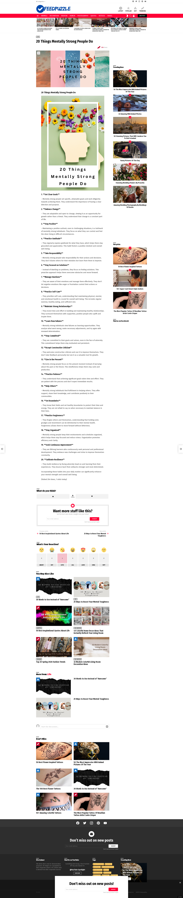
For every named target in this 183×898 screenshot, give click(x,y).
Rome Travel (97, 875)
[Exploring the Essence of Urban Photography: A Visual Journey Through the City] (119, 22)
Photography (82, 16)
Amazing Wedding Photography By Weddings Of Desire (130, 206)
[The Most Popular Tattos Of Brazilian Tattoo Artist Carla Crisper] (91, 802)
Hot (135, 11)
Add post (142, 15)
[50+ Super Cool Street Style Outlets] (130, 278)
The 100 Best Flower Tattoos (48, 788)
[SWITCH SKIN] (127, 16)
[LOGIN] (134, 16)
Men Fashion (106, 875)
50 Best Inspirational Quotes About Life (53, 630)
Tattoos (102, 16)
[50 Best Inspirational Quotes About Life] (54, 616)
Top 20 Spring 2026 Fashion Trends (50, 662)
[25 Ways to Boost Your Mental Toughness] (91, 587)
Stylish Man (108, 864)
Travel (109, 16)
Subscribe (77, 873)
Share (38, 53)
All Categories (40, 1)
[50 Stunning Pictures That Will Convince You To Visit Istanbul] (130, 125)
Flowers (106, 869)
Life (38, 597)
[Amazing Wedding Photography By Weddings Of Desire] (130, 194)
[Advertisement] (130, 49)
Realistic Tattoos (97, 869)
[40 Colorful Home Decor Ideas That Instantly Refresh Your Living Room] (45, 22)
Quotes (93, 16)
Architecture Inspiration (108, 866)
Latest (120, 11)
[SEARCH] (130, 16)
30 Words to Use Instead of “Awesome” (52, 599)
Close (180, 882)
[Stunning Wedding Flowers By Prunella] (130, 172)
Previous (37, 25)
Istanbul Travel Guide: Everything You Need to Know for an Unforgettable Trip (100, 30)
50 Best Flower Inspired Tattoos (49, 762)
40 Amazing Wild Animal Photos (130, 114)
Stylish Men (114, 875)
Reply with (107, 726)
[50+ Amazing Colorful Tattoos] (54, 802)
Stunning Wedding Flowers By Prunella (130, 183)
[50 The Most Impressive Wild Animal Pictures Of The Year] (91, 751)
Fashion (64, 16)
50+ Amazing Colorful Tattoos (48, 813)
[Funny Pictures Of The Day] (130, 149)
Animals (44, 16)
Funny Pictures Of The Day (130, 161)
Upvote (53, 496)
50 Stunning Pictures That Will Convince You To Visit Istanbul (130, 137)
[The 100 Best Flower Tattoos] (54, 777)
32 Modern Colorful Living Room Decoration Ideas (82, 29)
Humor (72, 16)
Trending (142, 11)
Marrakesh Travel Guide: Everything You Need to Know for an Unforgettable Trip (137, 30)
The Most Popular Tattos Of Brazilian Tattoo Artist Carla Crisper (89, 814)
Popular (128, 11)
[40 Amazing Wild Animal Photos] (130, 103)
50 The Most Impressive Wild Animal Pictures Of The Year (89, 763)
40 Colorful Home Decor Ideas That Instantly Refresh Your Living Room (44, 30)
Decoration (54, 16)
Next (146, 25)
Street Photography (98, 864)
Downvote (92, 496)
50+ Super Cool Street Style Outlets (130, 289)
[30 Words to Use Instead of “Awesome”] (54, 586)
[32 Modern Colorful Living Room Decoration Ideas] (82, 22)
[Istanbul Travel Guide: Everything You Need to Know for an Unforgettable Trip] (101, 22)
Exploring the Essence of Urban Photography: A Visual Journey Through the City (119, 30)
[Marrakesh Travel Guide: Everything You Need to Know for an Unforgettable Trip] (137, 22)
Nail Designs (97, 866)
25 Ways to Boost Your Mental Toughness (91, 602)
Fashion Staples (97, 872)
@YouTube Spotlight (77, 870)
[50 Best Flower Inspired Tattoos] (54, 751)
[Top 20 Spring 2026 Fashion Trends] (64, 22)
